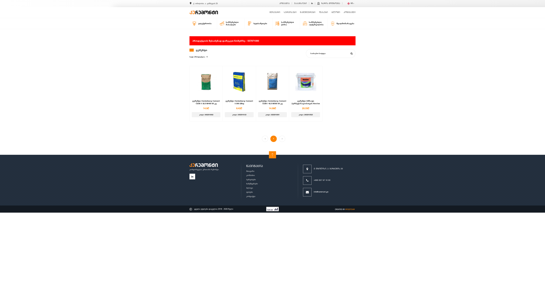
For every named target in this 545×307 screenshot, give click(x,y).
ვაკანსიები (300, 4)
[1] (352, 53)
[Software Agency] (345, 209)
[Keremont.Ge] (204, 11)
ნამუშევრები (308, 12)
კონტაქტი (350, 12)
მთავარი (275, 12)
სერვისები (290, 12)
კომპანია (284, 4)
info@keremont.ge (321, 192)
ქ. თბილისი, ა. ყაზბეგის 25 (328, 169)
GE (352, 3)
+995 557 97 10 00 (322, 180)
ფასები (323, 12)
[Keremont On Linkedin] (312, 4)
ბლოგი (336, 12)
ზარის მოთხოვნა (330, 4)
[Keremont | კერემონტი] (203, 165)
